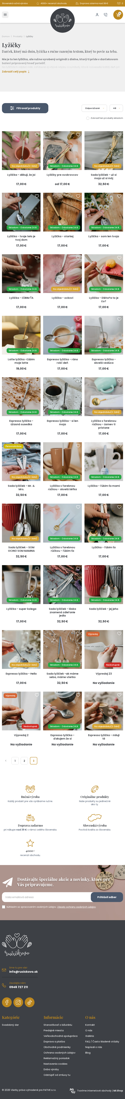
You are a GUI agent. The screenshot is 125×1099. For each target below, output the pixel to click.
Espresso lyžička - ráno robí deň (62, 361)
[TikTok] (30, 1002)
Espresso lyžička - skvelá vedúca (104, 361)
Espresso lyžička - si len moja (62, 422)
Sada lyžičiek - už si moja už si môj (104, 176)
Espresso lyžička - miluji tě (103, 737)
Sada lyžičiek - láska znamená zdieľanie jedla (62, 612)
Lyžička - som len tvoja (103, 236)
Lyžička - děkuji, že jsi (21, 175)
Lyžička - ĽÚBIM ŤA (21, 298)
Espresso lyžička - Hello (21, 674)
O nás (88, 1030)
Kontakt (90, 1025)
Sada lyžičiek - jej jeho (103, 609)
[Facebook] (7, 1002)
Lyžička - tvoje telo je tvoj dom (21, 238)
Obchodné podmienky (57, 1047)
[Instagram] (18, 1002)
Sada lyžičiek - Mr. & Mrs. (21, 487)
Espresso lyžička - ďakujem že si (62, 737)
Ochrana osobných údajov (59, 1052)
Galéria (89, 1036)
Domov (6, 36)
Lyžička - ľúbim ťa (104, 547)
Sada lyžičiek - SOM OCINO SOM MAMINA (21, 549)
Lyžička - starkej (62, 236)
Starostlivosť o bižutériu (58, 1025)
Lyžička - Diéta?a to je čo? (103, 299)
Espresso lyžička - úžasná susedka (21, 422)
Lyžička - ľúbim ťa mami (104, 486)
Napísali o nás (93, 1047)
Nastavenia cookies (55, 1063)
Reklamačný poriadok (56, 1058)
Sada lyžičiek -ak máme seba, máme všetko (62, 675)
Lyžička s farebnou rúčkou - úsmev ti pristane (103, 424)
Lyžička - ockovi (62, 298)
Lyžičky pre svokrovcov (62, 175)
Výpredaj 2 (21, 735)
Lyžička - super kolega (21, 609)
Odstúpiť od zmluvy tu (57, 1075)
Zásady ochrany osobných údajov (76, 907)
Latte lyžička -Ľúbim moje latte (21, 361)
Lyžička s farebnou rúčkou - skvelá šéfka (62, 487)
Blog (87, 1052)
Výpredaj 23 (104, 674)
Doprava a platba (54, 1041)
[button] (25, 108)
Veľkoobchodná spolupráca (60, 1036)
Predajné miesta (54, 1030)
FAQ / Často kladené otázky (102, 1041)
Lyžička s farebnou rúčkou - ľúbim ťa (62, 549)
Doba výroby (51, 1069)
